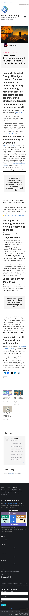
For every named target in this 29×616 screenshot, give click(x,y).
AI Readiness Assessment (11, 503)
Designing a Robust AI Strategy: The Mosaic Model (7, 397)
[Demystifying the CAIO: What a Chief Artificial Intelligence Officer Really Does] (18, 392)
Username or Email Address (7, 591)
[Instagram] (28, 4)
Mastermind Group (8, 133)
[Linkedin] (20, 4)
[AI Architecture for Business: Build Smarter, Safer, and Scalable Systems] (7, 409)
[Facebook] (26, 4)
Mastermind (15, 356)
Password (3, 596)
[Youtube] (24, 4)
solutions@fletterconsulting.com (6, 2)
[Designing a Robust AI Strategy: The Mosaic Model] (7, 392)
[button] (25, 17)
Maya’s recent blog (9, 146)
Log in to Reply (21, 462)
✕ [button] (27, 608)
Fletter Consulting (10, 15)
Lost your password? (5, 607)
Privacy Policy (12, 614)
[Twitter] (22, 4)
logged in (11, 473)
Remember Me (5, 602)
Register (12, 608)
